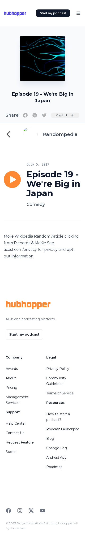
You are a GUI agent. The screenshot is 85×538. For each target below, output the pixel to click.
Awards (12, 369)
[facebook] (25, 115)
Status (11, 452)
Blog (50, 438)
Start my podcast (53, 13)
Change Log (56, 448)
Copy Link (62, 115)
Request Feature (20, 442)
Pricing (11, 387)
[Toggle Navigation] (78, 13)
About (11, 378)
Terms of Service (60, 393)
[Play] (12, 179)
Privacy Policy (57, 369)
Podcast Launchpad (62, 429)
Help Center (16, 423)
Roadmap (54, 467)
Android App (56, 457)
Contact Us (15, 433)
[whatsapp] (35, 115)
